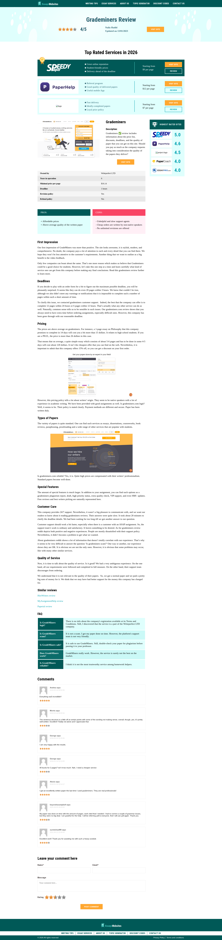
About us (124, 3)
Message (42, 877)
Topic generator (141, 3)
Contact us (178, 3)
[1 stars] (47, 897)
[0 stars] (44, 897)
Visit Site (173, 64)
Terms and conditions (175, 938)
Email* (95, 865)
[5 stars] (64, 897)
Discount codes (161, 3)
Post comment (91, 907)
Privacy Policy (159, 938)
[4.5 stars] (63, 897)
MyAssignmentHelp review (50, 601)
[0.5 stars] (46, 897)
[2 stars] (51, 897)
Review (173, 71)
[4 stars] (59, 897)
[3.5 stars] (58, 897)
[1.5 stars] (50, 897)
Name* (41, 865)
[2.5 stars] (54, 897)
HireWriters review (46, 595)
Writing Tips (92, 3)
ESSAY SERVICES (109, 3)
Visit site (155, 29)
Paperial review (45, 606)
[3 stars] (55, 897)
